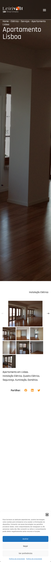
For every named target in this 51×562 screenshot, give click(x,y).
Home (6, 21)
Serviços (25, 21)
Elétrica (15, 21)
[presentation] (3, 314)
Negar (25, 546)
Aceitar (25, 539)
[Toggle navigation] (44, 10)
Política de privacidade (17, 559)
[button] (47, 514)
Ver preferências (25, 553)
